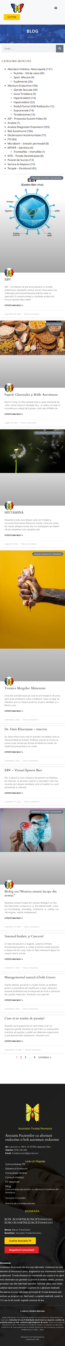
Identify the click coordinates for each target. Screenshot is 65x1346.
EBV (8, 279)
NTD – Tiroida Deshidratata (24, 156)
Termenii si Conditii (15, 1198)
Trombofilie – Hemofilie (27, 151)
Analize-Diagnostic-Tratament (25, 127)
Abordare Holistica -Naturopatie (27, 69)
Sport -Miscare (22, 77)
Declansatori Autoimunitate (24, 135)
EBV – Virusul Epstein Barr (23, 770)
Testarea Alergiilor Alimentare (25, 688)
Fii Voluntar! (12, 1181)
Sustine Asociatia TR (20, 1240)
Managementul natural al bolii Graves (30, 977)
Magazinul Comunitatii (21, 1249)
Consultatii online (16, 1173)
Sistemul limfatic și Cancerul (24, 936)
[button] (55, 7)
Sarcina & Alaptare (19, 164)
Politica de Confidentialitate (20, 1203)
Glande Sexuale (23, 89)
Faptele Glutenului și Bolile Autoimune (31, 394)
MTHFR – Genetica (18, 147)
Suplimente (20, 81)
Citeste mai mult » (14, 305)
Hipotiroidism (22, 102)
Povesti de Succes (18, 160)
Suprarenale (21, 110)
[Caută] (59, 48)
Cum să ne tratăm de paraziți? (25, 1018)
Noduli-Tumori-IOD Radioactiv (31, 106)
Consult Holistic (14, 1177)
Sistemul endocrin (16, 1168)
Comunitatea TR (15, 1164)
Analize (12, 123)
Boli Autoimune (17, 131)
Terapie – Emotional (19, 168)
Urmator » (44, 1057)
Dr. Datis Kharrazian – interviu (26, 729)
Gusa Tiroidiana (23, 94)
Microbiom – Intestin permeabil (26, 143)
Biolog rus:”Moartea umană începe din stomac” (31, 893)
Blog (8, 1186)
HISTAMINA (14, 512)
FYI (9, 139)
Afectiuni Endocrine (19, 85)
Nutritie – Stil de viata (26, 73)
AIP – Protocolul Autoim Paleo (25, 118)
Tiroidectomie (22, 114)
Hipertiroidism (22, 98)
